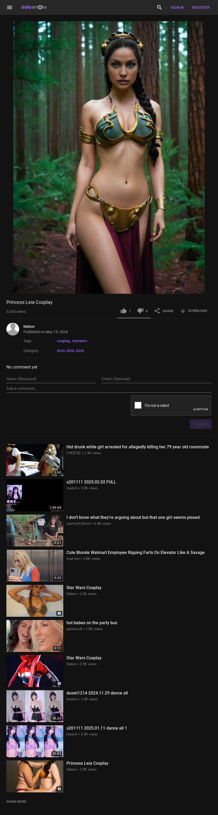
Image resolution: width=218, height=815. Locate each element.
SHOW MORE (16, 801)
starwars (79, 341)
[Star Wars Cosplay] (34, 601)
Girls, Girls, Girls (70, 351)
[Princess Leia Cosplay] (34, 776)
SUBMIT (200, 424)
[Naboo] (14, 329)
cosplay (63, 341)
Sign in (177, 7)
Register (200, 7)
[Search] (159, 7)
